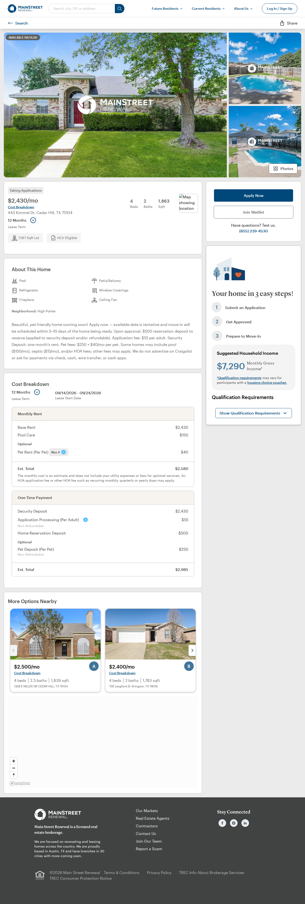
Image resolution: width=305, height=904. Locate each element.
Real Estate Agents (152, 818)
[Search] (119, 8)
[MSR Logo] (71, 814)
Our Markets (147, 810)
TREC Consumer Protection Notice (81, 878)
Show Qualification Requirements (249, 413)
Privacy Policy (159, 872)
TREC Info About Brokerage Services (211, 872)
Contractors (147, 826)
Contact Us (146, 833)
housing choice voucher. (267, 382)
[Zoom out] (13, 767)
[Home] (25, 8)
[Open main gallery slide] (115, 105)
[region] (103, 742)
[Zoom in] (13, 761)
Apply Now (254, 195)
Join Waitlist (253, 212)
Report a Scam (149, 848)
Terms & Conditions (121, 872)
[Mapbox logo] (19, 783)
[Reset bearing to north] (13, 774)
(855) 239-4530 (253, 231)
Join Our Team (149, 841)
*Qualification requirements (239, 378)
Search (21, 23)
